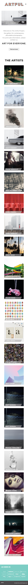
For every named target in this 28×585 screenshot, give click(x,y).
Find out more (14, 49)
